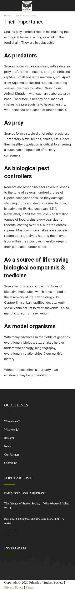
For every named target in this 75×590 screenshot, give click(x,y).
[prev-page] (6, 533)
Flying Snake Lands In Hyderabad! (25, 492)
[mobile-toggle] (7, 5)
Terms (30, 587)
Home (7, 15)
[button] (69, 5)
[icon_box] (37, 423)
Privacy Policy (13, 587)
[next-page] (13, 533)
